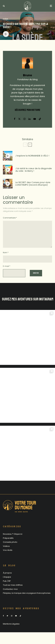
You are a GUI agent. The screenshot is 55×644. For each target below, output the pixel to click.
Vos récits (7, 550)
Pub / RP (7, 581)
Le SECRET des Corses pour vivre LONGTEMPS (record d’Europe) (32, 183)
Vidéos (6, 546)
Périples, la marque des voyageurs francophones (26, 593)
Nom (6, 252)
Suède (5, 19)
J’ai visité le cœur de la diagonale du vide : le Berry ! (33, 169)
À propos (7, 572)
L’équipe (7, 577)
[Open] (27, 337)
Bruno (27, 75)
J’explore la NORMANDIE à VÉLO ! (32, 156)
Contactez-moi (10, 589)
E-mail (6, 266)
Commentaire (10, 218)
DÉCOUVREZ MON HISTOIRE (27, 110)
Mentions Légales (11, 623)
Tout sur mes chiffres (13, 585)
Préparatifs (8, 538)
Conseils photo (10, 542)
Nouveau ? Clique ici (12, 534)
